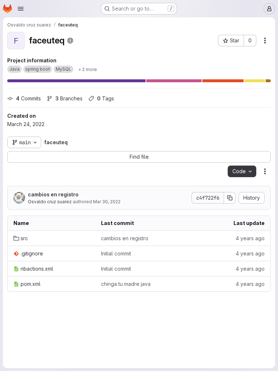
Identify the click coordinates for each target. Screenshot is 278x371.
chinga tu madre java (126, 284)
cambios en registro (53, 194)
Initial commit (116, 253)
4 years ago (250, 238)
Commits (28, 98)
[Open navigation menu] (20, 8)
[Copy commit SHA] (230, 198)
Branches (69, 98)
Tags (105, 98)
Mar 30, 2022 (107, 201)
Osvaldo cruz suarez (50, 201)
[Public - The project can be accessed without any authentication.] (70, 40)
